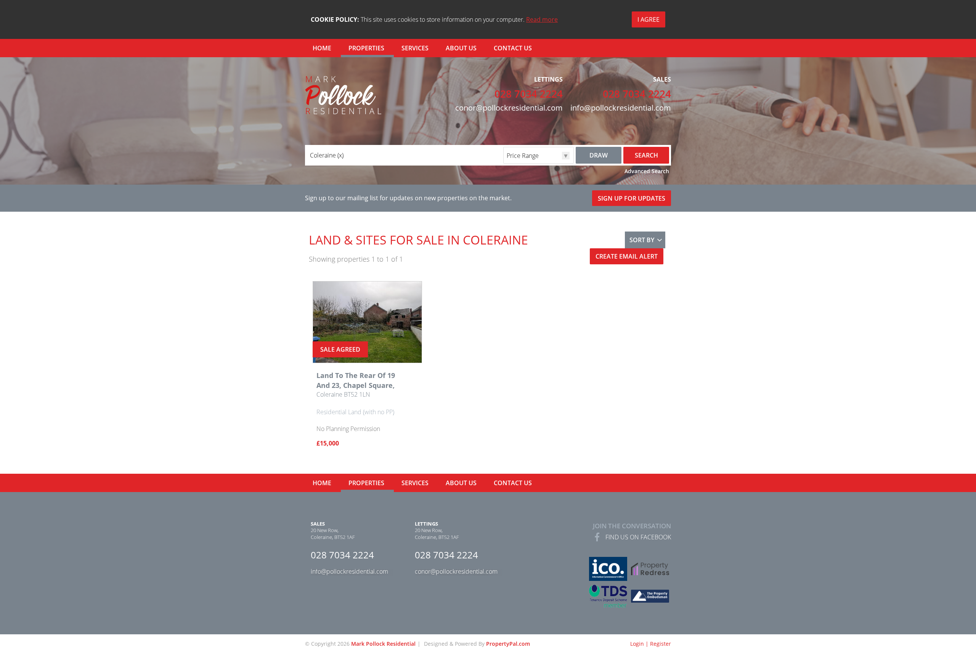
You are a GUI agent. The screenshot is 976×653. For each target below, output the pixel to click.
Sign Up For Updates (631, 198)
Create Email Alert (627, 256)
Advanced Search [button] (646, 171)
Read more (542, 19)
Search (646, 155)
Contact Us (513, 48)
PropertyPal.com (508, 643)
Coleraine (327, 155)
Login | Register (650, 643)
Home (322, 48)
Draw (598, 155)
